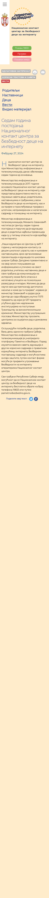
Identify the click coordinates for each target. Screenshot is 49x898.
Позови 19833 (22, 48)
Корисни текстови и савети (18, 77)
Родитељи (11, 90)
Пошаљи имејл (22, 59)
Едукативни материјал (16, 71)
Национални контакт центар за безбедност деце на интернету (26, 31)
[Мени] (4, 4)
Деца (6, 100)
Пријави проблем (21, 54)
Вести (5, 81)
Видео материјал (16, 109)
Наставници (12, 95)
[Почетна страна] (5, 20)
